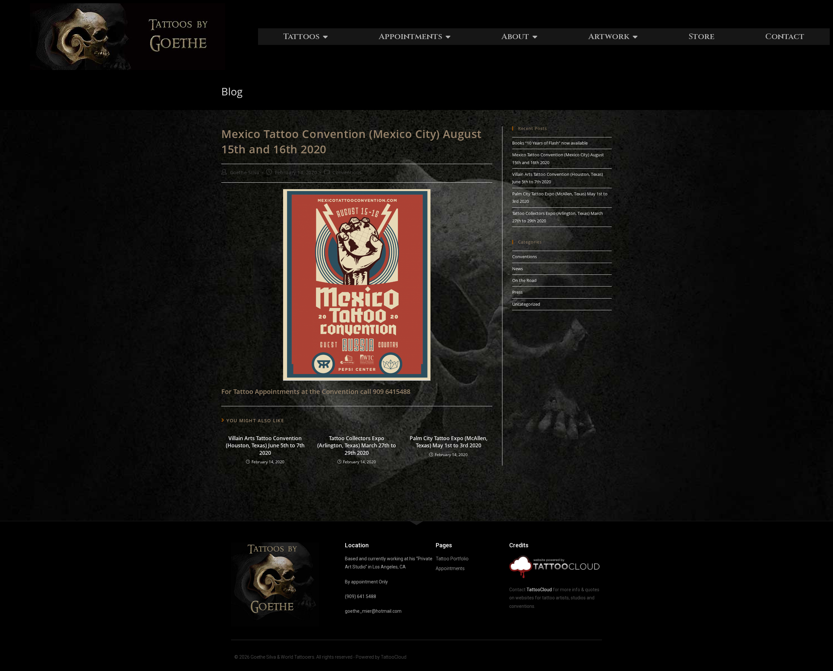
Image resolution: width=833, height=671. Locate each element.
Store (702, 36)
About (515, 36)
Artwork (608, 36)
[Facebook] (583, 657)
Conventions (347, 172)
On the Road (524, 280)
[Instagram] (596, 657)
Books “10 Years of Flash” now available (550, 143)
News (517, 269)
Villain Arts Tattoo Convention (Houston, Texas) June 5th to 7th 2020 (265, 445)
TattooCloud (539, 589)
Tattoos (301, 36)
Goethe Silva (244, 172)
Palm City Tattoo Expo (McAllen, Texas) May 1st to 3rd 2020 (448, 442)
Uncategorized (526, 304)
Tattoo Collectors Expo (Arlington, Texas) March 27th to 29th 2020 (356, 445)
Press (517, 292)
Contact (784, 36)
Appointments (410, 36)
